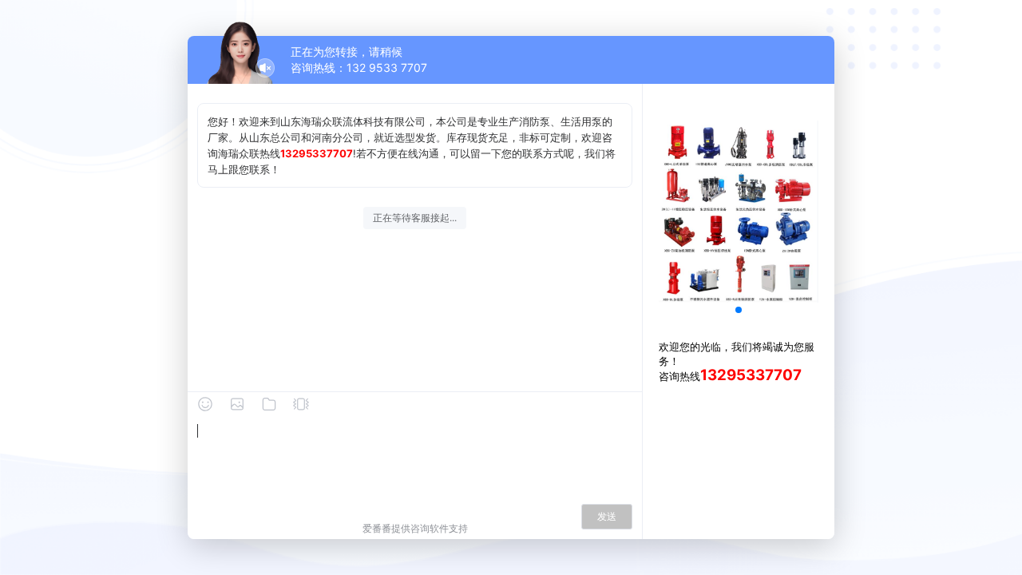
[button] (738, 310)
